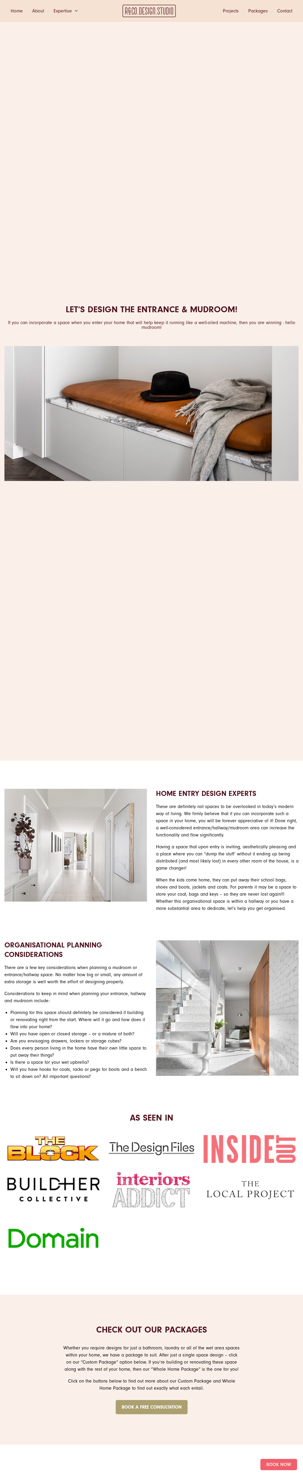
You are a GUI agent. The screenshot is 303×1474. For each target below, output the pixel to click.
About (38, 11)
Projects (231, 11)
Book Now (278, 1464)
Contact (284, 11)
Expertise (63, 11)
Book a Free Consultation (152, 1407)
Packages (258, 11)
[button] (75, 11)
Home (17, 11)
